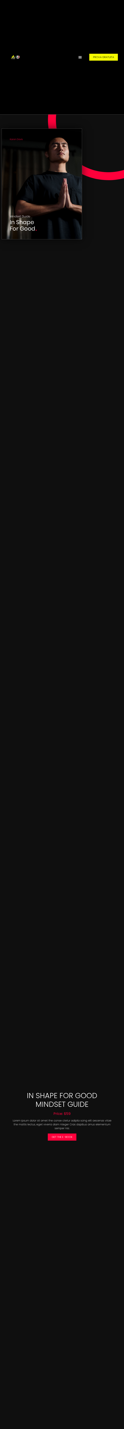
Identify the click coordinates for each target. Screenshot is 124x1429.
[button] (80, 57)
